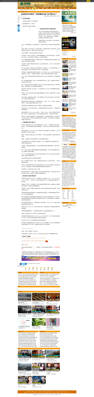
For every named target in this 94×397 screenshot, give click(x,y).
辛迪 (72, 198)
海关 (62, 181)
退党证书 (61, 392)
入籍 (68, 181)
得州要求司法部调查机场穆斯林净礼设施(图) (26, 278)
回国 (67, 181)
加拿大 (70, 172)
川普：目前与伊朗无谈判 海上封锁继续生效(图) (26, 334)
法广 (62, 172)
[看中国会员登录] (69, 13)
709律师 (71, 177)
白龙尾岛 (65, 179)
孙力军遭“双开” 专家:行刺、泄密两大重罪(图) (47, 275)
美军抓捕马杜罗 (64, 54)
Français (56, 391)
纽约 (47, 8)
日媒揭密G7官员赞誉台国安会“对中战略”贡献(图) (72, 79)
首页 (21, 8)
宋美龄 (63, 183)
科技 (31, 9)
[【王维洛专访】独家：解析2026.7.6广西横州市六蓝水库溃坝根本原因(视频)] (53, 350)
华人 (69, 180)
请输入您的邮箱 (69, 204)
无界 (69, 392)
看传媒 (54, 392)
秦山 (63, 196)
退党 (73, 167)
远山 (68, 192)
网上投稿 (28, 391)
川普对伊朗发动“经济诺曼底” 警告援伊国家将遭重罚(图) (27, 337)
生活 (60, 8)
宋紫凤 (64, 190)
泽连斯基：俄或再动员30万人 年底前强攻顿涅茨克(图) (72, 83)
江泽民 (34, 316)
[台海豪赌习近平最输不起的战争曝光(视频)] (39, 376)
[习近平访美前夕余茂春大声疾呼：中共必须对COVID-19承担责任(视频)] (25, 363)
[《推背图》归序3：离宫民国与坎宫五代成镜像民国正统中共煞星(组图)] (65, 99)
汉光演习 (63, 167)
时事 (28, 9)
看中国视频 (26, 244)
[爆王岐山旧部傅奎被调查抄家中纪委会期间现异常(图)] (25, 293)
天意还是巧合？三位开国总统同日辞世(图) (69, 26)
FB (66, 172)
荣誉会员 (53, 251)
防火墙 (67, 177)
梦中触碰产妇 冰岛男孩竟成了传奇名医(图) (69, 122)
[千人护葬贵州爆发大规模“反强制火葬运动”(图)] (65, 69)
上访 (73, 177)
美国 (34, 8)
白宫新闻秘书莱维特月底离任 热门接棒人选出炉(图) (27, 340)
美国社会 (21, 9)
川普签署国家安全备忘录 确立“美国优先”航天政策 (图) (27, 281)
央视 (67, 180)
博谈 (43, 8)
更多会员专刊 (73, 32)
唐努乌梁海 (72, 178)
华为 (64, 171)
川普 (25, 213)
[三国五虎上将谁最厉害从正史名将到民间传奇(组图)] (53, 318)
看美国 (22, 11)
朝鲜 (68, 172)
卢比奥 (74, 162)
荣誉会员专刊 (65, 23)
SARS (70, 179)
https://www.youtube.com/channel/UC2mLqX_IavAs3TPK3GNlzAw (34, 238)
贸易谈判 (72, 169)
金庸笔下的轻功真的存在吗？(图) (67, 117)
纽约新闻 (34, 9)
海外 (73, 181)
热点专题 (64, 50)
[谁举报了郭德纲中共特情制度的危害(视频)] (53, 363)
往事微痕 (66, 167)
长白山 (63, 179)
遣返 (64, 181)
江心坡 (68, 179)
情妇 (62, 171)
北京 (18, 20)
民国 (66, 182)
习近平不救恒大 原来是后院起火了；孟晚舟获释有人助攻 (49, 278)
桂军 (68, 182)
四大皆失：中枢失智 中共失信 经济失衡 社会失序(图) (49, 284)
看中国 (26, 4)
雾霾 (62, 177)
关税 (64, 169)
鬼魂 (36, 316)
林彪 (67, 183)
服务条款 (44, 391)
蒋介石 (74, 182)
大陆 (25, 8)
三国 (48, 329)
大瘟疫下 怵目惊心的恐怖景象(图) (67, 137)
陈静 (68, 193)
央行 (73, 172)
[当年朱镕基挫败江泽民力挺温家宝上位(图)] (53, 293)
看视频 (47, 392)
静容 (68, 196)
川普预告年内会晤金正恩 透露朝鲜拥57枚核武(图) (48, 340)
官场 (30, 8)
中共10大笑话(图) (65, 139)
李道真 (68, 191)
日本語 (66, 391)
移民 (70, 180)
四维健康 (64, 198)
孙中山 (71, 182)
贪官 (74, 170)
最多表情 (72, 144)
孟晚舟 (63, 169)
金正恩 (69, 168)
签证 (65, 181)
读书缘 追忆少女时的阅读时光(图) (67, 31)
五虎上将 (50, 329)
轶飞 (63, 192)
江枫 (68, 197)
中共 (18, 21)
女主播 (66, 180)
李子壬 (73, 197)
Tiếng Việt (61, 391)
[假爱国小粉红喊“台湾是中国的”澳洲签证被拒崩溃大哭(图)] (25, 306)
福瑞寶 (58, 392)
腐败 (65, 171)
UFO (65, 168)
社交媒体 (64, 172)
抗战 (69, 182)
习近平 (30, 23)
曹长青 (68, 198)
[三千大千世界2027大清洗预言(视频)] (53, 306)
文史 (56, 8)
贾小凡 (64, 191)
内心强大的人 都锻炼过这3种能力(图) (68, 140)
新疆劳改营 (72, 179)
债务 (74, 172)
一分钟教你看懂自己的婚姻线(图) (24, 326)
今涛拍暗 (68, 190)
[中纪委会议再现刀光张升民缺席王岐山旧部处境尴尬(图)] (39, 293)
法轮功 (63, 178)
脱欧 (71, 172)
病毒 (43, 84)
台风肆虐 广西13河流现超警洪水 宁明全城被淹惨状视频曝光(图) (72, 61)
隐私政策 (48, 391)
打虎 (68, 171)
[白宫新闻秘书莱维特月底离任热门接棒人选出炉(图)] (65, 103)
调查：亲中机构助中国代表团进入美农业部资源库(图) (27, 275)
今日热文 (20, 291)
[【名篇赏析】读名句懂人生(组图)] (65, 73)
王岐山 (71, 168)
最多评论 (65, 144)
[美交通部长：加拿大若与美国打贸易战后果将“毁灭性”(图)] (65, 86)
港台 (38, 8)
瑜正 (63, 197)
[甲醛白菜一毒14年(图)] (39, 318)
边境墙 (67, 169)
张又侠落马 (64, 53)
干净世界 (29, 392)
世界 (51, 8)
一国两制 (74, 171)
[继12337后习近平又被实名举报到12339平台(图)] (65, 95)
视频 (69, 8)
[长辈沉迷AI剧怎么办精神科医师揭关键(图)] (65, 90)
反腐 (67, 171)
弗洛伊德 (63, 168)
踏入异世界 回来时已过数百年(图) (67, 28)
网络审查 (65, 178)
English (52, 391)
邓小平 (65, 183)
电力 (18, 22)
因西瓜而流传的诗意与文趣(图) (67, 25)
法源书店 (39, 392)
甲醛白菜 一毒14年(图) (36, 326)
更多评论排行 (73, 158)
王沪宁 (75, 169)
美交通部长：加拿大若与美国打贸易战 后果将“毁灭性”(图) (72, 87)
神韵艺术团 (35, 392)
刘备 (52, 329)
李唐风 (73, 193)
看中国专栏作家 (65, 188)
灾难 (52, 315)
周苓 (63, 193)
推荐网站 (25, 392)
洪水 (49, 315)
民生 (72, 181)
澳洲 (65, 182)
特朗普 (72, 162)
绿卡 (70, 181)
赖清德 (73, 168)
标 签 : (19, 17)
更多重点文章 (73, 112)
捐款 (36, 391)
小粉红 (20, 316)
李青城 (73, 196)
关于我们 (39, 391)
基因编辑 (64, 177)
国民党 (71, 167)
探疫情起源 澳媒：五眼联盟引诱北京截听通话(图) (48, 281)
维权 (69, 177)
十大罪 (38, 316)
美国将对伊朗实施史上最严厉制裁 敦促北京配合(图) (27, 284)
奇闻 (64, 8)
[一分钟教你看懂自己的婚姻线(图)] (25, 318)
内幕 (69, 170)
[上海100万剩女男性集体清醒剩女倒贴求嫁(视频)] (39, 363)
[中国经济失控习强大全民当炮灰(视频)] (25, 376)
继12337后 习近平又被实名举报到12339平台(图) (72, 96)
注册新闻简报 (65, 202)
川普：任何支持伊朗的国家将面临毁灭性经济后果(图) (27, 346)
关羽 (54, 329)
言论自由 (63, 180)
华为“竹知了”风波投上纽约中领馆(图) (46, 334)
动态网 (66, 392)
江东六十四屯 (69, 178)
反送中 (72, 170)
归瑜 (72, 191)
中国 (25, 316)
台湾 (23, 316)
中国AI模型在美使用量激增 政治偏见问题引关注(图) (27, 343)
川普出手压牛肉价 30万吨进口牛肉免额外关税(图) (48, 343)
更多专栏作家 (73, 200)
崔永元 (65, 170)
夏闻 (72, 192)
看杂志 (43, 392)
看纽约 (50, 392)
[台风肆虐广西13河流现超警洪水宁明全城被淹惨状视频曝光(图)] (65, 60)
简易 (72, 190)
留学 (74, 180)
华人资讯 (25, 9)
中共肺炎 (63, 162)
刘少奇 (69, 183)
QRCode (28, 263)
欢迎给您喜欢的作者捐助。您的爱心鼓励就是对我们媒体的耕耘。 (33, 240)
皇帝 (72, 183)
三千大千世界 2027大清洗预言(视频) (38, 358)
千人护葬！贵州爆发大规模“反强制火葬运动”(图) (72, 70)
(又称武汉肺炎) (67, 162)
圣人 (48, 315)
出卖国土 (69, 167)
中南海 (67, 170)
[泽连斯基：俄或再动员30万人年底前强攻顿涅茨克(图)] (65, 82)
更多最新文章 (73, 127)
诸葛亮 (74, 183)
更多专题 (74, 56)
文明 (51, 315)
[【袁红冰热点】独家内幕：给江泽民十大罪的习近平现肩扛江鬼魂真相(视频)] (39, 306)
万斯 (68, 169)
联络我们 (32, 391)
